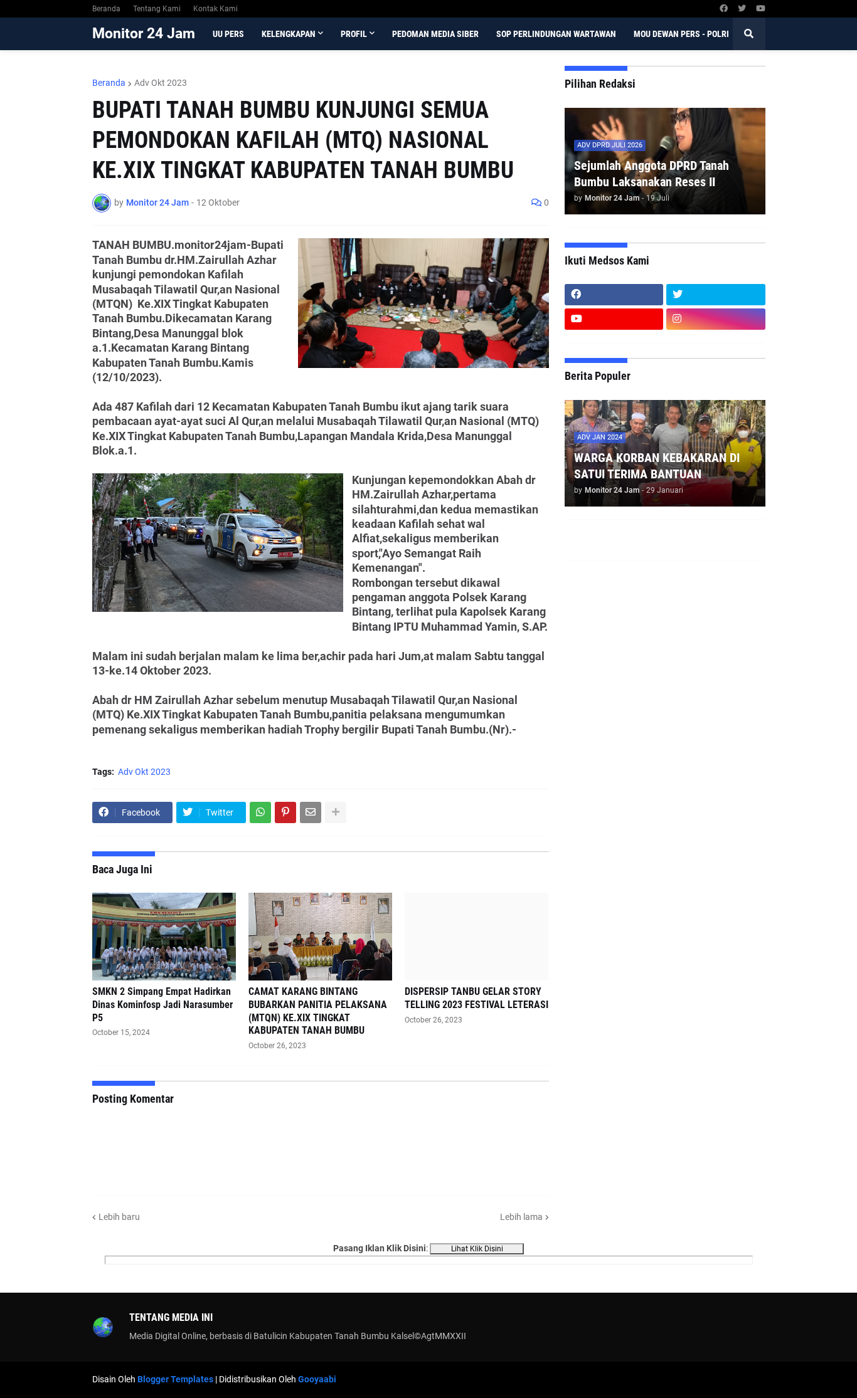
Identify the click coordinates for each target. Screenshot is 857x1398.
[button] (749, 34)
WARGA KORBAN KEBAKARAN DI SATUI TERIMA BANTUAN (657, 465)
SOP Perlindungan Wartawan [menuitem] (556, 34)
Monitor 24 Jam (143, 33)
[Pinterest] (285, 812)
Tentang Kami (157, 8)
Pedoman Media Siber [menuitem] (435, 34)
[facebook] (724, 9)
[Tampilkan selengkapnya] (335, 812)
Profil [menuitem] (354, 34)
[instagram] (715, 319)
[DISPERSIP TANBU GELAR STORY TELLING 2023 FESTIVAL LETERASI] (476, 936)
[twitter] (742, 9)
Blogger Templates (175, 1379)
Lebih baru (119, 1217)
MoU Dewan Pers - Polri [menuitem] (681, 34)
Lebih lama (521, 1217)
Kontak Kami (215, 8)
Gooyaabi (317, 1379)
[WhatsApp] (260, 812)
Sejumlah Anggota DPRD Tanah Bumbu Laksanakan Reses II (651, 173)
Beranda (106, 8)
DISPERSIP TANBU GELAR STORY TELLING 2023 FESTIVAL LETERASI (476, 998)
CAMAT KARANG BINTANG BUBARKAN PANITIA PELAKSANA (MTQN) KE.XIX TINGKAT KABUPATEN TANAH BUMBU (317, 1010)
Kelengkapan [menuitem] (289, 34)
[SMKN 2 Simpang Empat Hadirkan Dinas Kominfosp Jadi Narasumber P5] (164, 936)
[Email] (310, 812)
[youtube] (760, 9)
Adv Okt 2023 (160, 82)
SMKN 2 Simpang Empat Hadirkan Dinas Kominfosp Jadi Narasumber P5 (162, 1004)
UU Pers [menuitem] (228, 34)
